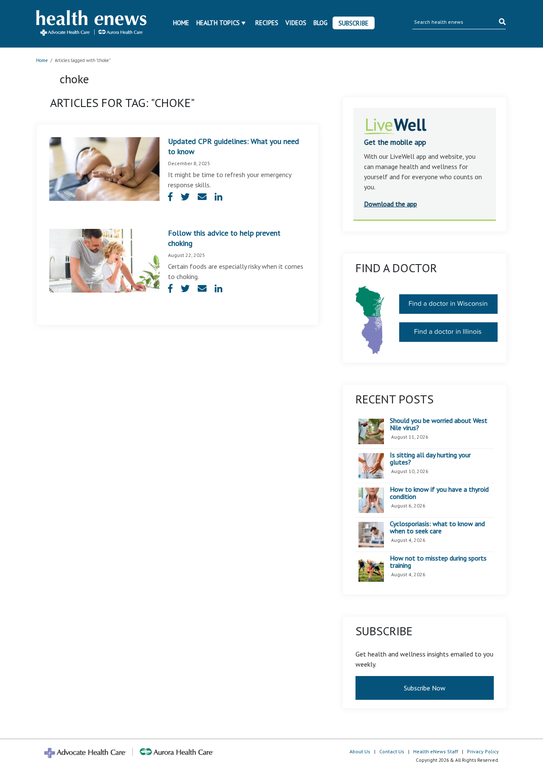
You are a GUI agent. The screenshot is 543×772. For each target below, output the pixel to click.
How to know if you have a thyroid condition (439, 493)
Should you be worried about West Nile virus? (438, 424)
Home (181, 23)
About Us (360, 751)
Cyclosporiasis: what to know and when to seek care (437, 527)
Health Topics (218, 23)
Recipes (266, 23)
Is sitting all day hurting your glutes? (430, 458)
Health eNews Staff (435, 751)
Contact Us (391, 751)
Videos (295, 23)
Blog (320, 23)
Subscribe (354, 23)
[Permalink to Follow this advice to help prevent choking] (104, 260)
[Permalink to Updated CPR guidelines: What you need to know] (104, 168)
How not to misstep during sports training (438, 562)
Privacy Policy (483, 751)
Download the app (390, 204)
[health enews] (92, 23)
